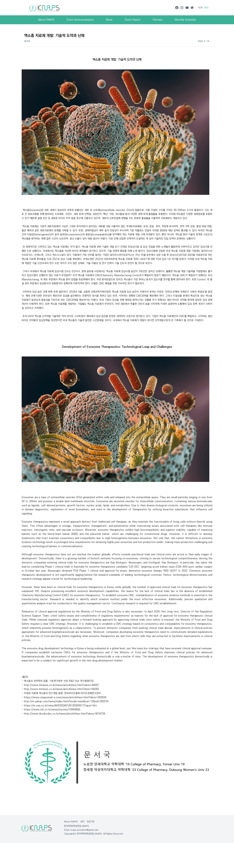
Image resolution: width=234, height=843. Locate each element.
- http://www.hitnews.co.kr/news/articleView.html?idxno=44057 (60, 685)
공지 (82, 821)
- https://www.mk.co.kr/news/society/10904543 (51, 710)
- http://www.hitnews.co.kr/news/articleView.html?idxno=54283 (60, 689)
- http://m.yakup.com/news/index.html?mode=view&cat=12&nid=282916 (65, 701)
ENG (206, 7)
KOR (200, 7)
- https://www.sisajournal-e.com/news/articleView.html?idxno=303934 (64, 697)
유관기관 (90, 821)
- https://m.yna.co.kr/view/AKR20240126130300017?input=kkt (59, 706)
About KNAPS (71, 821)
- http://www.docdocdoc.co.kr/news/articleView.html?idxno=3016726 (63, 714)
